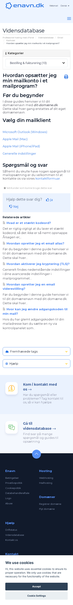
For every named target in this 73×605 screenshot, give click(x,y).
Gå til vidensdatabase (37, 426)
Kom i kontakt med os (40, 386)
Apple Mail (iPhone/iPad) (21, 146)
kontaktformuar (47, 178)
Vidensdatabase (46, 37)
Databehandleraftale (17, 493)
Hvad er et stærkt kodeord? (28, 223)
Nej (15, 206)
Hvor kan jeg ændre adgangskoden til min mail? (35, 311)
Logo (8, 498)
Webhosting (46, 477)
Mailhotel (10, 40)
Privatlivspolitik (13, 482)
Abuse (9, 503)
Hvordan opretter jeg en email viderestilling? (29, 286)
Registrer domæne (50, 503)
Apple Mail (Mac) (15, 139)
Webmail (53, 5)
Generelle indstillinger (19, 153)
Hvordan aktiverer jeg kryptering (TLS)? (38, 264)
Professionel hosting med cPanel (18, 37)
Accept (36, 586)
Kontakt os (11, 539)
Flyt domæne (47, 508)
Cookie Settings (36, 595)
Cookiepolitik (13, 488)
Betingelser (12, 477)
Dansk (64, 5)
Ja (51, 200)
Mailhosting (45, 482)
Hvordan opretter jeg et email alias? (35, 243)
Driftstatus (11, 529)
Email (60, 37)
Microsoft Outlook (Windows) (25, 132)
